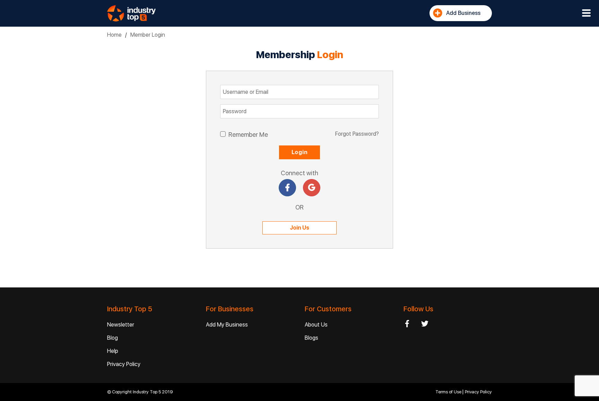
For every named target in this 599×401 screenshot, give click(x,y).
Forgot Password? (357, 134)
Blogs (311, 338)
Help (112, 351)
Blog (112, 338)
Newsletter (120, 324)
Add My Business (227, 324)
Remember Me (248, 134)
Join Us (299, 227)
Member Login (147, 35)
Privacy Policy (123, 364)
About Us (316, 324)
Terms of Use (448, 391)
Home (114, 35)
